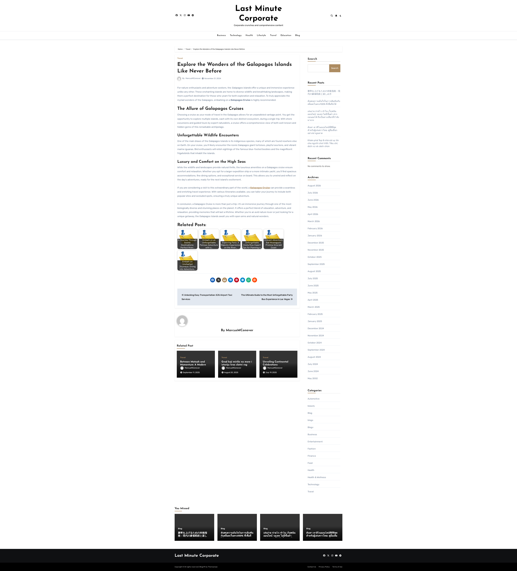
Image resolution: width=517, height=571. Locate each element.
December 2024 (316, 328)
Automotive (314, 398)
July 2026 (313, 192)
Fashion (312, 448)
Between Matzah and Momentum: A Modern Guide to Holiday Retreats (195, 365)
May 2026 (313, 207)
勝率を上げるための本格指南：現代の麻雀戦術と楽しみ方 (193, 536)
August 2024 (314, 357)
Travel (273, 35)
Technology (236, 35)
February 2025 (315, 314)
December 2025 (316, 242)
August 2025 (314, 271)
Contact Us (312, 567)
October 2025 (315, 257)
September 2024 (316, 350)
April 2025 (313, 300)
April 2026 (313, 214)
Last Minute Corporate (197, 556)
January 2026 (315, 235)
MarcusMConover (193, 78)
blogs (310, 420)
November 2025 (316, 250)
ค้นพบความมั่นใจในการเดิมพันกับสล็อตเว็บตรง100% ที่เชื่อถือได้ (237, 536)
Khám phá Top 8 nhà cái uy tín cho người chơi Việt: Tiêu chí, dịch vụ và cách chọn (323, 143)
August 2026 (314, 185)
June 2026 (313, 200)
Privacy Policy (324, 567)
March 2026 (314, 221)
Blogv (311, 427)
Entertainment (315, 441)
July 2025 (313, 278)
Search (312, 59)
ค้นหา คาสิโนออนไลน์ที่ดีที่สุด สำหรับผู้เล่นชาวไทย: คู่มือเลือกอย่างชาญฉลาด (322, 130)
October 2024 (315, 342)
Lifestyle (261, 35)
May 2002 (313, 378)
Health (249, 35)
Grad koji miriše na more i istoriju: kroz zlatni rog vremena (236, 365)
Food (310, 463)
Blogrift (202, 567)
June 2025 (313, 285)
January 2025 (315, 321)
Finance (312, 456)
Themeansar (212, 567)
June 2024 (313, 371)
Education (286, 35)
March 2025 (314, 307)
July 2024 (313, 364)
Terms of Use (337, 567)
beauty (311, 406)
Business (221, 35)
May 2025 (313, 292)
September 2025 (316, 264)
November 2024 (316, 335)
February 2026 (315, 228)
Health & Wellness (317, 477)
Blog (297, 35)
